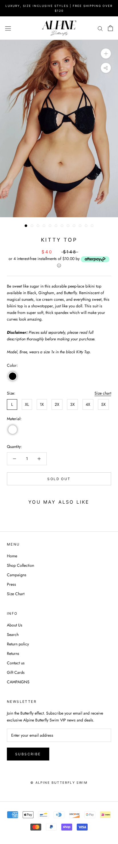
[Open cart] (110, 28)
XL (27, 404)
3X (72, 404)
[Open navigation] (8, 28)
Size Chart (15, 594)
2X (57, 404)
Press (11, 584)
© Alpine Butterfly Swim (59, 783)
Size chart (103, 393)
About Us (14, 625)
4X (88, 404)
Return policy (18, 644)
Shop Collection (20, 565)
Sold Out (58, 479)
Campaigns (16, 575)
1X (42, 404)
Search (13, 634)
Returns (13, 653)
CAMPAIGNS (18, 682)
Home (12, 556)
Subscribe (28, 754)
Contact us (16, 663)
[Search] (100, 28)
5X (103, 404)
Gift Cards (16, 672)
